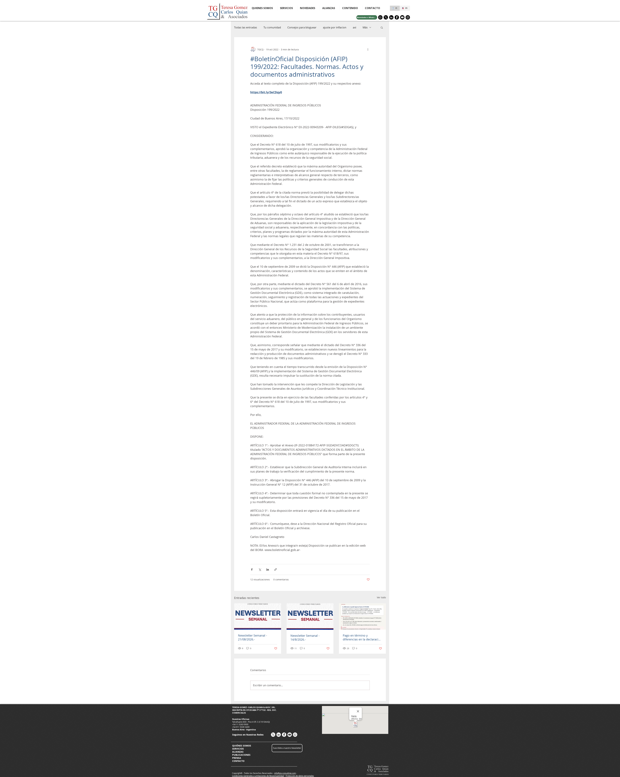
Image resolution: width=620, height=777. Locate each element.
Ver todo (381, 597)
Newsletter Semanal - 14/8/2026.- (305, 637)
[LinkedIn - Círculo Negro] (391, 17)
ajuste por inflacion (334, 27)
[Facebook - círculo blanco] (284, 734)
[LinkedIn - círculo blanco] (278, 734)
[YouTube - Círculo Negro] (402, 17)
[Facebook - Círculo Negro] (397, 17)
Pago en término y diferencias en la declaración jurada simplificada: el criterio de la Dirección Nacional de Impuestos (362, 637)
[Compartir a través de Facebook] (251, 569)
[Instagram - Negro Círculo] (408, 17)
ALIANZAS (237, 751)
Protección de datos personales (300, 775)
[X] (386, 17)
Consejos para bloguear (301, 27)
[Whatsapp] (380, 17)
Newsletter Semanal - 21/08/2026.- (252, 637)
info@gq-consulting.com (285, 773)
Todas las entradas (245, 27)
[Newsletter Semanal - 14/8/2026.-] (310, 616)
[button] (351, 8)
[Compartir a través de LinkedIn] (267, 569)
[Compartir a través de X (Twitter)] (259, 569)
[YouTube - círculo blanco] (289, 734)
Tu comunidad (272, 27)
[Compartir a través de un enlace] (275, 569)
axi (354, 27)
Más (365, 27)
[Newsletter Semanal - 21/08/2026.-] (257, 616)
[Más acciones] (368, 49)
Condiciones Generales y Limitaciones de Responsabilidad (258, 775)
